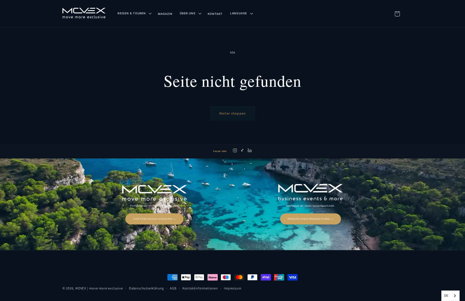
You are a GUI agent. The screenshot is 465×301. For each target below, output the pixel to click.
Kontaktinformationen (200, 288)
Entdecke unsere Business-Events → (310, 218)
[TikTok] (242, 151)
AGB (173, 288)
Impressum (232, 288)
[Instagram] (235, 151)
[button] (134, 13)
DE (446, 295)
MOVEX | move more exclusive (99, 288)
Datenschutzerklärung (146, 288)
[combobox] (450, 295)
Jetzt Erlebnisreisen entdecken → (154, 218)
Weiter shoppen (232, 113)
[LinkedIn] (250, 151)
